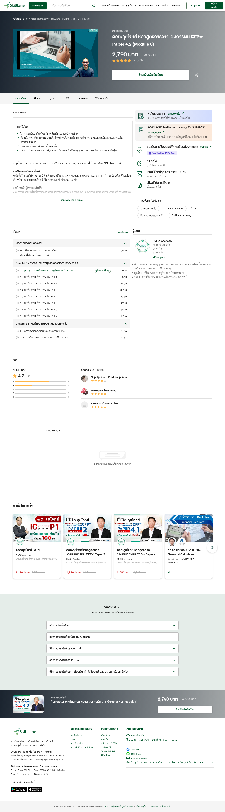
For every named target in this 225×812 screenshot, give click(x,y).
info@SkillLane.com (139, 759)
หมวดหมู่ (36, 6)
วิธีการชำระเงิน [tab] (102, 98)
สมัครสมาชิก (214, 5)
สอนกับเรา (176, 6)
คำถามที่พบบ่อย (138, 736)
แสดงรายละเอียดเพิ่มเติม (72, 200)
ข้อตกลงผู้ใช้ (141, 807)
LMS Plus (105, 755)
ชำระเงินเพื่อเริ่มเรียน (151, 74)
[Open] (94, 6)
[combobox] (74, 5)
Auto (77, 74)
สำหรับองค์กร (162, 6)
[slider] (51, 73)
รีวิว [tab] (68, 98)
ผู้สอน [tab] (52, 98)
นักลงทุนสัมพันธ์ (108, 751)
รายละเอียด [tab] (20, 98)
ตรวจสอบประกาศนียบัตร (82, 747)
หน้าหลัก (17, 19)
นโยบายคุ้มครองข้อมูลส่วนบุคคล (119, 807)
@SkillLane (136, 754)
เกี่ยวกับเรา (106, 736)
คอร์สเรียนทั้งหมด (110, 6)
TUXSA (74, 740)
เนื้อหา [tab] (36, 98)
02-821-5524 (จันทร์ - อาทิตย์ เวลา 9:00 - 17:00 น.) (154, 740)
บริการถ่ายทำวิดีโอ (109, 743)
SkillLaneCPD (146, 6)
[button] (148, 208)
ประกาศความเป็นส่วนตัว (160, 807)
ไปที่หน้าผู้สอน (159, 257)
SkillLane (135, 750)
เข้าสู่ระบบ (195, 6)
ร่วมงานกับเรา (107, 747)
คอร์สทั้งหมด (76, 736)
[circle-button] (212, 547)
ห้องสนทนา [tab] (84, 98)
